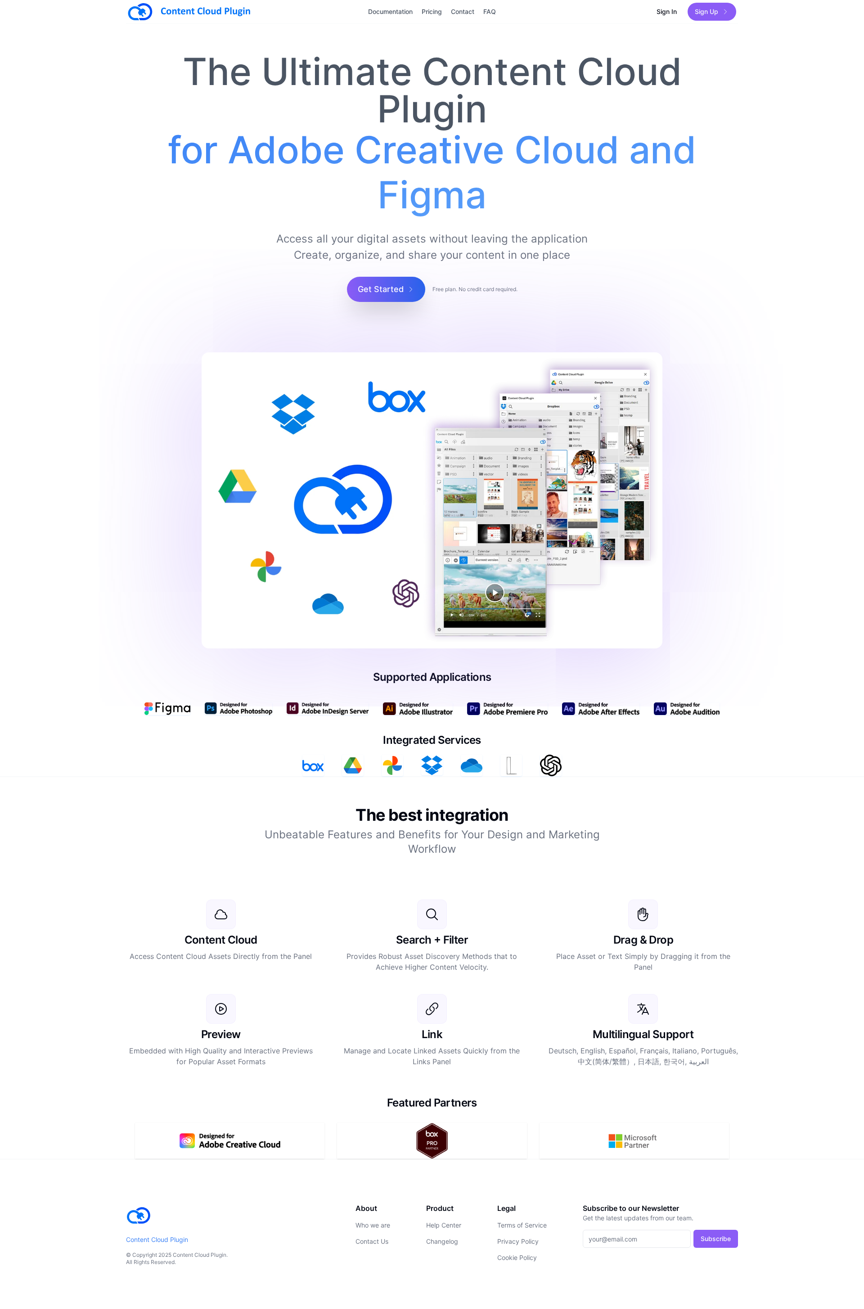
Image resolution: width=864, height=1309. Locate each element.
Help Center (443, 1225)
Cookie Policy (517, 1257)
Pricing (432, 11)
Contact (462, 11)
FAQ (489, 11)
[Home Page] (229, 12)
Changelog (442, 1241)
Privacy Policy (518, 1241)
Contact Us (372, 1241)
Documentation (390, 11)
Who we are (373, 1225)
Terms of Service (522, 1225)
